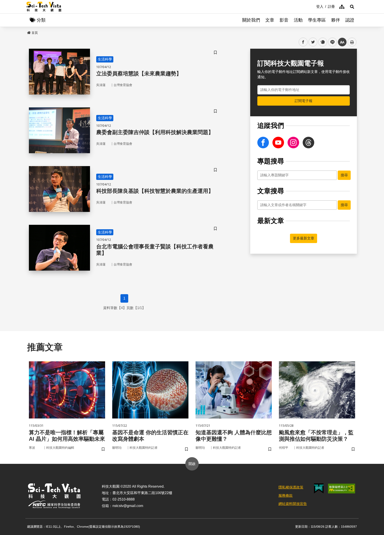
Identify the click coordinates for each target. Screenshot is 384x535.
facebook (303, 42)
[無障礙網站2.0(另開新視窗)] (341, 488)
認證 (349, 20)
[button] (352, 6)
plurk (322, 42)
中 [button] (342, 42)
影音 (284, 20)
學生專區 (317, 20)
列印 (352, 42)
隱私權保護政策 (290, 487)
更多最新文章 (303, 238)
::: (313, 6)
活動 (298, 20)
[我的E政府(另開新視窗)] (319, 488)
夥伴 (335, 20)
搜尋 (344, 175)
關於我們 (251, 20)
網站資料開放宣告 (292, 504)
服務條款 (285, 495)
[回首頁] (43, 6)
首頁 (35, 32)
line (331, 42)
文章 (269, 20)
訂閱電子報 (303, 101)
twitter (313, 42)
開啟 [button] (192, 464)
